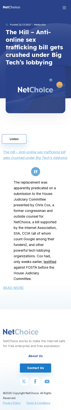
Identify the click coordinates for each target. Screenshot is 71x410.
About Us (35, 356)
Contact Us (35, 368)
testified (50, 262)
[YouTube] (47, 381)
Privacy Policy (12, 403)
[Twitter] (24, 381)
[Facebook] (35, 381)
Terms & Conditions (38, 403)
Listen (14, 139)
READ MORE (13, 288)
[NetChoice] (11, 7)
